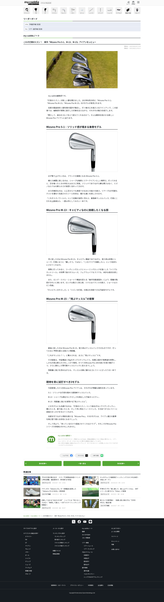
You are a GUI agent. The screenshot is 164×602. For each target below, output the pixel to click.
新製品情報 (56, 554)
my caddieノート (87, 528)
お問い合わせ (115, 549)
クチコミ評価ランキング (62, 543)
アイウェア (28, 568)
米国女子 (86, 558)
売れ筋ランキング (60, 539)
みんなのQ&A (86, 535)
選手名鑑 (86, 571)
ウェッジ (28, 549)
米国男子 (86, 555)
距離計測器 (28, 571)
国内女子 (86, 564)
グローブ (27, 574)
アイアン (27, 546)
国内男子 (86, 561)
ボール (27, 555)
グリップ (28, 561)
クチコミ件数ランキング (62, 546)
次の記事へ (121, 463)
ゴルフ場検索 (86, 538)
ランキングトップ (60, 536)
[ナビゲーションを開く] (138, 3)
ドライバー (28, 536)
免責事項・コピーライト (58, 585)
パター (27, 552)
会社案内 (100, 585)
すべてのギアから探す (30, 528)
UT (26, 543)
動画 (83, 531)
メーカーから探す (58, 528)
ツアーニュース (88, 546)
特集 (112, 544)
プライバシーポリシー (77, 585)
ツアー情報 (85, 543)
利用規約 (90, 585)
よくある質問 (115, 531)
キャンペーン (115, 541)
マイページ (114, 536)
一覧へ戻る (82, 463)
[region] (82, 11)
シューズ (27, 564)
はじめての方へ (116, 528)
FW (26, 539)
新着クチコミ (57, 551)
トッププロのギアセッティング (93, 577)
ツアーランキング (89, 549)
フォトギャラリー (89, 574)
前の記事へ (43, 463)
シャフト (28, 558)
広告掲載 (110, 585)
